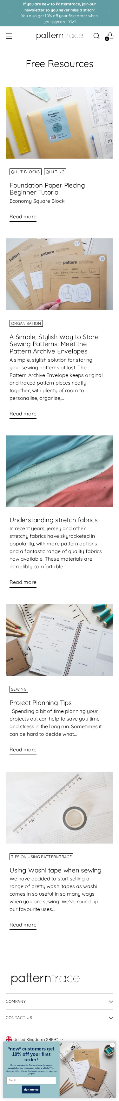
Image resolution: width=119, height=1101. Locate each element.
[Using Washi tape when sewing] (59, 808)
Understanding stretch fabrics (54, 520)
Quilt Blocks (25, 171)
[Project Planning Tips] (59, 640)
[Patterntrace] (60, 36)
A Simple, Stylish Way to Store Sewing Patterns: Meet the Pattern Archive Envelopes (54, 343)
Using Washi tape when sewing (56, 870)
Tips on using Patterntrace (41, 856)
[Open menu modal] (9, 35)
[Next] (109, 13)
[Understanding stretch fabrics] (59, 471)
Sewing (19, 689)
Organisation (26, 323)
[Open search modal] (96, 35)
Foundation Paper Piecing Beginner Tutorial (47, 188)
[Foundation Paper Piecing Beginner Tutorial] (59, 123)
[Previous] (10, 13)
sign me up (31, 1089)
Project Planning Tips (41, 702)
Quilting (55, 171)
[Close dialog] (112, 1045)
